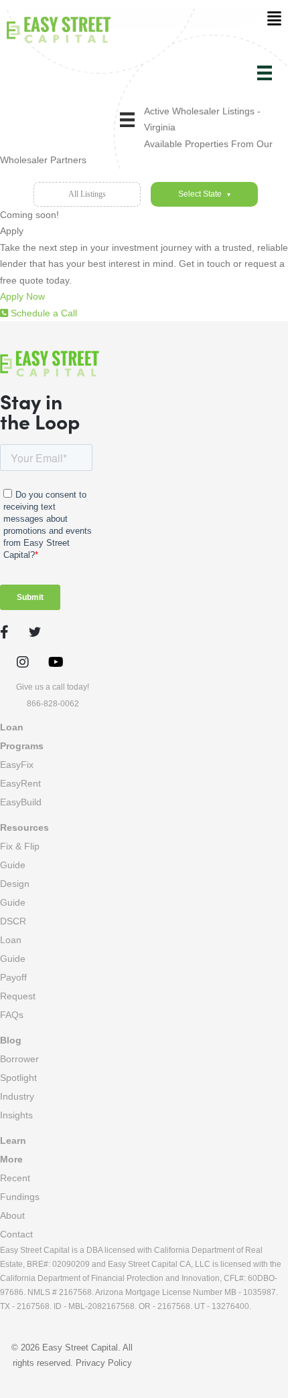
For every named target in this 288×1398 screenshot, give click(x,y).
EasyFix (16, 764)
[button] (27, 296)
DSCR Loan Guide (13, 940)
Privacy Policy (104, 1363)
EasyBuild (21, 802)
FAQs (11, 1014)
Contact (16, 1234)
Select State (204, 194)
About (12, 1215)
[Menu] (264, 73)
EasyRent (20, 783)
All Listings (87, 194)
